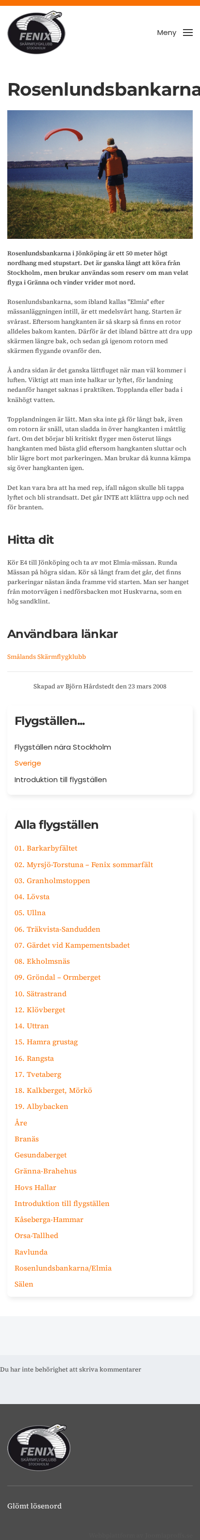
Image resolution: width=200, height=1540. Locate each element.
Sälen (24, 1284)
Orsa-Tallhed (36, 1235)
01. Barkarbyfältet (46, 848)
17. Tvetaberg (38, 1074)
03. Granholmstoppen (52, 880)
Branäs (27, 1139)
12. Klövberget (40, 1009)
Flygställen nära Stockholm (63, 747)
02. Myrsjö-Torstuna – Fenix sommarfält (84, 864)
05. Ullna (30, 912)
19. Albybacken (41, 1106)
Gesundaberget (41, 1155)
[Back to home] (36, 32)
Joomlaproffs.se (169, 1535)
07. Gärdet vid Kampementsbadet (72, 945)
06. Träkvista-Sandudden (57, 929)
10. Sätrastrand (41, 993)
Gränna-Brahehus (46, 1171)
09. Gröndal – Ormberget (57, 977)
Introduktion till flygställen (61, 779)
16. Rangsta (34, 1058)
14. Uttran (32, 1026)
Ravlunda (31, 1252)
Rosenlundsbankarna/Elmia (63, 1268)
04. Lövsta (32, 896)
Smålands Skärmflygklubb (46, 657)
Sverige (28, 763)
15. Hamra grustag (46, 1042)
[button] (175, 32)
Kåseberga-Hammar (49, 1219)
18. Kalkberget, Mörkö (53, 1090)
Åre (21, 1123)
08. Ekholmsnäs (42, 961)
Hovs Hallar (35, 1187)
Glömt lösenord (34, 1506)
